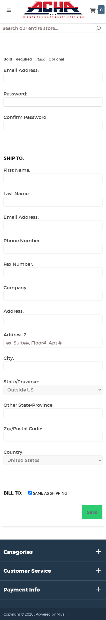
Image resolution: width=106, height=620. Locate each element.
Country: (13, 452)
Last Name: (16, 193)
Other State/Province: (28, 405)
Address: (14, 311)
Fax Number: (18, 264)
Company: (15, 287)
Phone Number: (22, 240)
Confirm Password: (25, 117)
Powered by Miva (50, 614)
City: (9, 358)
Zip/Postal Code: (23, 428)
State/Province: (21, 381)
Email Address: (21, 70)
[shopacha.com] (53, 9)
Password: (15, 94)
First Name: (17, 170)
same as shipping (49, 493)
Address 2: (15, 334)
